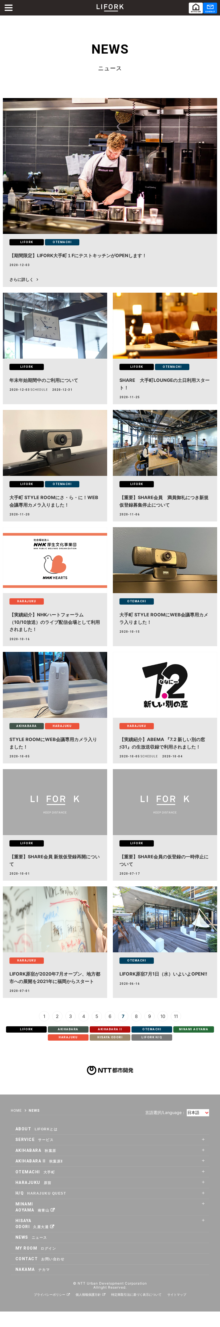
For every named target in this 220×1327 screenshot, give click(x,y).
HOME (16, 1110)
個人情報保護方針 (88, 1295)
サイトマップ (176, 1295)
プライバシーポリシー (49, 1295)
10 (162, 1016)
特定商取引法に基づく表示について (136, 1295)
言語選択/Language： (165, 1112)
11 (176, 1016)
